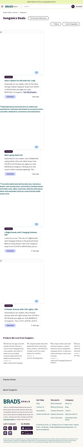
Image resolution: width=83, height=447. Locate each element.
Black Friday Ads (56, 404)
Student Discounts (57, 414)
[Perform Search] (73, 6)
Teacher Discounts (57, 411)
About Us (68, 404)
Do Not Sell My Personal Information (61, 427)
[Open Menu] (2, 6)
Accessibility (40, 411)
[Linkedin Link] (10, 433)
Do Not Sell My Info (43, 414)
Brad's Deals (7, 12)
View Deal (10, 97)
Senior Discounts (56, 418)
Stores (15, 12)
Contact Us (40, 407)
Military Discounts (57, 407)
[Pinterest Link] (5, 433)
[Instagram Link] (15, 428)
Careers (67, 411)
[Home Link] (11, 6)
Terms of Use (68, 425)
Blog (67, 407)
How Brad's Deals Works (71, 419)
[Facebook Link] (5, 428)
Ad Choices (45, 427)
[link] (14, 356)
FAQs (38, 404)
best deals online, (9, 419)
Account (79, 6)
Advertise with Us (71, 414)
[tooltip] (38, 18)
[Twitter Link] (10, 428)
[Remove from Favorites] (36, 72)
